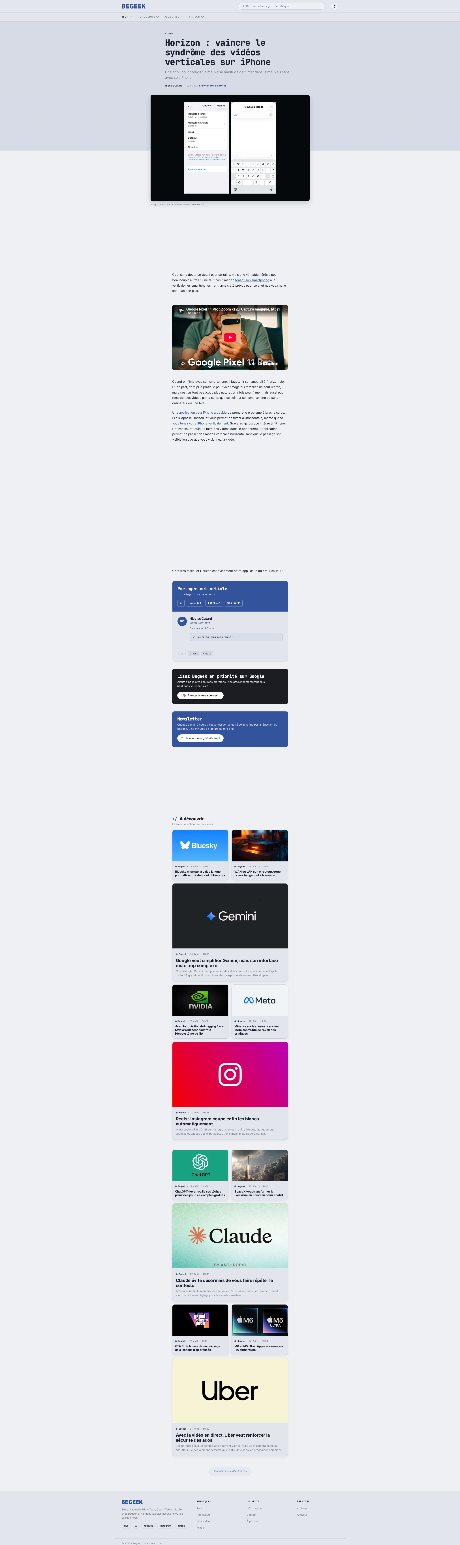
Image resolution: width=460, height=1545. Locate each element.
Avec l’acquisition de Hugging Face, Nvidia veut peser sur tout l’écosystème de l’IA (199, 1029)
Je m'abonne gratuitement (202, 738)
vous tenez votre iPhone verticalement (200, 423)
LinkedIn (214, 603)
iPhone (194, 653)
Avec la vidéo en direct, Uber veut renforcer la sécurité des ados (223, 1437)
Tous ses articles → (202, 628)
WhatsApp (233, 603)
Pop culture (146, 16)
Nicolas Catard (174, 85)
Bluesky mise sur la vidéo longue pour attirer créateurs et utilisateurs (200, 873)
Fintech (194, 16)
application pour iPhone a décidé (203, 412)
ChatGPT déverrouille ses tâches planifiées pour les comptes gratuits (200, 1193)
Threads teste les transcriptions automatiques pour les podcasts (197, 1509)
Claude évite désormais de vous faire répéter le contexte (224, 1283)
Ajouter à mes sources (203, 695)
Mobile (207, 653)
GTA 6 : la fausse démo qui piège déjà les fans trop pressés (197, 1348)
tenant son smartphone (252, 280)
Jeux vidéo (172, 16)
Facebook (195, 603)
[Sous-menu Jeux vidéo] (182, 17)
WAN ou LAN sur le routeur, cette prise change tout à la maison (257, 873)
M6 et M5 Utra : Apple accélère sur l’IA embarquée (258, 1348)
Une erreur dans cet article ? (215, 637)
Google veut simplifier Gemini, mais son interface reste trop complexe (227, 963)
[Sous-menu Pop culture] (157, 17)
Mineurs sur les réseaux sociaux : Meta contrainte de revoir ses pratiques (257, 1029)
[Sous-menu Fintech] (202, 17)
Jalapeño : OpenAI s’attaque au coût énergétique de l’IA (259, 1509)
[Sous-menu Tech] (131, 17)
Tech (125, 16)
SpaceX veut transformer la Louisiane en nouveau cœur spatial (258, 1193)
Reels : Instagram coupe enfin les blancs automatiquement (217, 1121)
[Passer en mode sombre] (335, 6)
